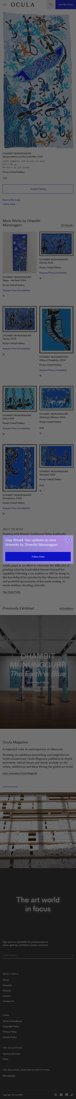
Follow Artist (38, 556)
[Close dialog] (69, 539)
